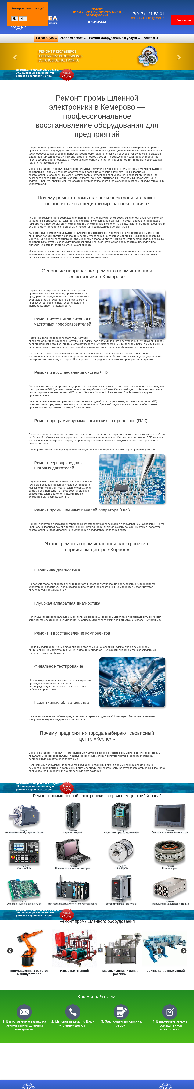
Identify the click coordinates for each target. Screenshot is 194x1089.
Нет (23, 18)
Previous (10, 950)
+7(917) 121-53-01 (147, 14)
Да (15, 18)
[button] (14, 56)
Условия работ (71, 38)
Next (183, 950)
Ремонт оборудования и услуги (113, 38)
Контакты (150, 38)
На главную (45, 38)
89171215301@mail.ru (148, 18)
